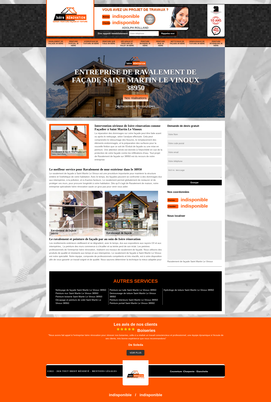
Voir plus (135, 352)
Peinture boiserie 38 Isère (145, 43)
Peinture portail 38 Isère (73, 43)
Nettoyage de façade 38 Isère (177, 42)
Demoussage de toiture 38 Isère (197, 42)
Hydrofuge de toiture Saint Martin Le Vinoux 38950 (189, 290)
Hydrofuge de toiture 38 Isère (91, 42)
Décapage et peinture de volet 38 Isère (127, 43)
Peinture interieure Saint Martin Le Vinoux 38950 (134, 300)
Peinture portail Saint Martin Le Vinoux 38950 (132, 303)
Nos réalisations (136, 98)
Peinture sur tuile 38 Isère (108, 42)
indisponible (126, 16)
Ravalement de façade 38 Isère (55, 42)
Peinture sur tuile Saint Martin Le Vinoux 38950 (133, 290)
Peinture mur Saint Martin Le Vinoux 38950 (77, 293)
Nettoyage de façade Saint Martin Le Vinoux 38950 (81, 290)
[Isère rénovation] (136, 372)
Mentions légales (104, 371)
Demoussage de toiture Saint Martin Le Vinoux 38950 (133, 295)
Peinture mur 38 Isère (160, 43)
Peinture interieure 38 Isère (216, 43)
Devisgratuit (150, 19)
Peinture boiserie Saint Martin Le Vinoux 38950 (79, 296)
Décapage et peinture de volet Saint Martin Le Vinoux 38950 (78, 301)
